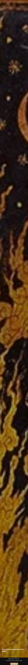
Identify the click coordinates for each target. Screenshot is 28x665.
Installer (14, 663)
